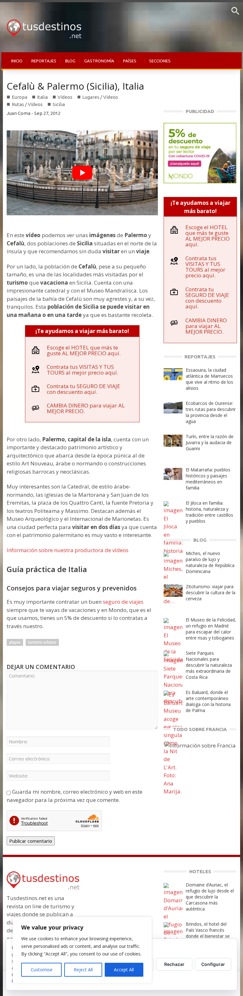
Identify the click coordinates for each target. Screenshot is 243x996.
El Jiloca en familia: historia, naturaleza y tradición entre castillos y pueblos (209, 512)
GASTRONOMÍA (99, 61)
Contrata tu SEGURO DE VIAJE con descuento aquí (83, 388)
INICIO (16, 61)
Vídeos (65, 97)
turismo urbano (42, 642)
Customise (42, 970)
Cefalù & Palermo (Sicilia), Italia (75, 85)
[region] (82, 950)
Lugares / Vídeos (100, 97)
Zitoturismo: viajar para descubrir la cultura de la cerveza (210, 592)
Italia (42, 97)
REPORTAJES (43, 61)
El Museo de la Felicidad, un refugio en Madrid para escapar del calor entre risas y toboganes (211, 629)
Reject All (83, 970)
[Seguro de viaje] (200, 152)
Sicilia (59, 104)
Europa (19, 97)
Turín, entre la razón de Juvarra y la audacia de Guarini (210, 442)
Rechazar (174, 964)
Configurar (213, 964)
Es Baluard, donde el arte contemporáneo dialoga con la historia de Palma (208, 701)
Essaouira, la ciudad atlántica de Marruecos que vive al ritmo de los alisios (209, 379)
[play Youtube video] (82, 173)
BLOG (70, 61)
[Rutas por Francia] (200, 744)
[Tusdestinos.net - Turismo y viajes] (42, 26)
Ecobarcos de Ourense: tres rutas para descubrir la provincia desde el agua (211, 412)
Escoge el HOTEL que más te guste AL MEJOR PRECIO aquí (83, 350)
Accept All (124, 970)
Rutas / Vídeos (27, 104)
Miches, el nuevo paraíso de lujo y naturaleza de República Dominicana (210, 562)
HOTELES (200, 871)
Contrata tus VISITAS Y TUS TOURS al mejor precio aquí (82, 369)
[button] (235, 13)
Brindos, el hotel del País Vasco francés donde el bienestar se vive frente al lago (208, 933)
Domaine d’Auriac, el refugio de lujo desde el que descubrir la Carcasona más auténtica (210, 897)
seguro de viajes (123, 601)
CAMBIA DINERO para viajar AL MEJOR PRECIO (86, 408)
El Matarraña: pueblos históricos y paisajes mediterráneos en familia (208, 479)
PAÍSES (127, 64)
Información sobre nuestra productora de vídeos (67, 550)
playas (15, 642)
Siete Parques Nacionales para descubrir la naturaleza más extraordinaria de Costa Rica (209, 665)
